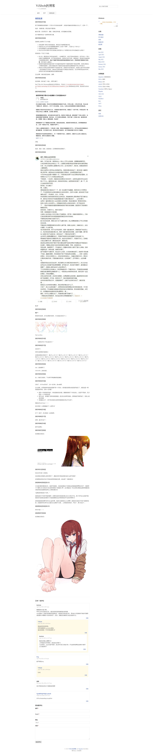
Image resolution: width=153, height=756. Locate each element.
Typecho (81, 749)
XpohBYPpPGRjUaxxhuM (44, 694)
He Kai (100, 86)
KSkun (100, 82)
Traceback (101, 89)
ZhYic (100, 79)
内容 (36, 725)
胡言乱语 (51, 13)
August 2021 (101, 57)
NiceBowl (100, 98)
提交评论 (38, 742)
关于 (44, 13)
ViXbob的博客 (45, 5)
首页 (38, 13)
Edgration (100, 77)
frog (38, 657)
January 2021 (101, 67)
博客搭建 (100, 35)
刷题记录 (100, 42)
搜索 (117, 6)
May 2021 (101, 59)
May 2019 (101, 69)
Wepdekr (100, 91)
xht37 (99, 103)
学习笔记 (100, 37)
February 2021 (102, 64)
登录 (99, 113)
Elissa (99, 106)
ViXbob (40, 622)
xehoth (100, 84)
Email (36, 714)
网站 (36, 720)
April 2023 (101, 54)
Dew (99, 101)
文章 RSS (101, 116)
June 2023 (101, 52)
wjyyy (100, 96)
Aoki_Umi (101, 94)
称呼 (36, 708)
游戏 (99, 39)
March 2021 (101, 62)
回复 (87, 618)
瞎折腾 (100, 44)
